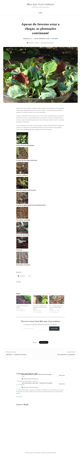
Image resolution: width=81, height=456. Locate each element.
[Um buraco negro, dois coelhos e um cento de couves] (40, 299)
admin (30, 38)
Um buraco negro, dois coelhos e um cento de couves (39, 307)
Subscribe (54, 328)
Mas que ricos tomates (40, 4)
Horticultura (43, 342)
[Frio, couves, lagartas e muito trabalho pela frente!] (56, 299)
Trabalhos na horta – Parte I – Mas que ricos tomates (37, 374)
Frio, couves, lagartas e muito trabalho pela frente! (56, 307)
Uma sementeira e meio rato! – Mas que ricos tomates (37, 383)
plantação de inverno (47, 43)
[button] (40, 139)
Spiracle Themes (51, 452)
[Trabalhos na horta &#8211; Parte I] (23, 299)
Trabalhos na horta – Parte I (22, 306)
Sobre (40, 13)
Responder (62, 375)
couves (37, 43)
